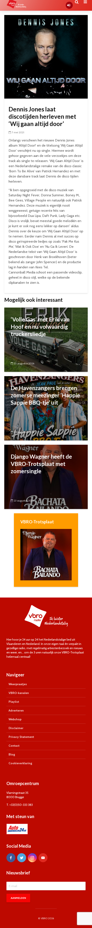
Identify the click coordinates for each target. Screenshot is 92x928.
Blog (12, 754)
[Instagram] (32, 857)
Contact (14, 746)
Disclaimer (16, 728)
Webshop (15, 719)
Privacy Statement (21, 737)
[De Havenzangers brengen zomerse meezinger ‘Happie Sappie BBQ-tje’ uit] (46, 408)
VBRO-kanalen (19, 693)
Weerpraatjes (18, 684)
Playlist (14, 702)
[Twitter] (21, 857)
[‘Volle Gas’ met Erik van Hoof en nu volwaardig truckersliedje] (46, 339)
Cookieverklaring (20, 763)
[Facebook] (10, 857)
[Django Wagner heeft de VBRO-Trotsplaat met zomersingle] (46, 477)
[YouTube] (43, 857)
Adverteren (16, 710)
